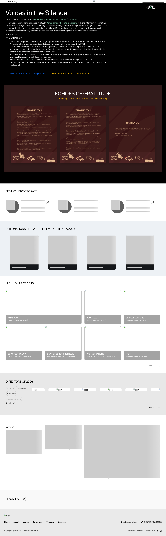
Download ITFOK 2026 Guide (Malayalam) (68, 73)
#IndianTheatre (21, 388)
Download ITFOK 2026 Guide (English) (25, 73)
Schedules (37, 522)
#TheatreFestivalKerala (14, 399)
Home (7, 522)
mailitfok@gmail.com (130, 522)
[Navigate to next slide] (157, 390)
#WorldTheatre (11, 393)
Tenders (50, 522)
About (16, 522)
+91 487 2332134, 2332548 (152, 522)
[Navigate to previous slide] (35, 390)
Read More (10, 34)
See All (152, 365)
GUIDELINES (29, 59)
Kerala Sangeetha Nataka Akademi (62, 23)
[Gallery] (83, 253)
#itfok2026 (10, 388)
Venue (26, 522)
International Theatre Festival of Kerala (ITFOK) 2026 (55, 19)
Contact (62, 522)
